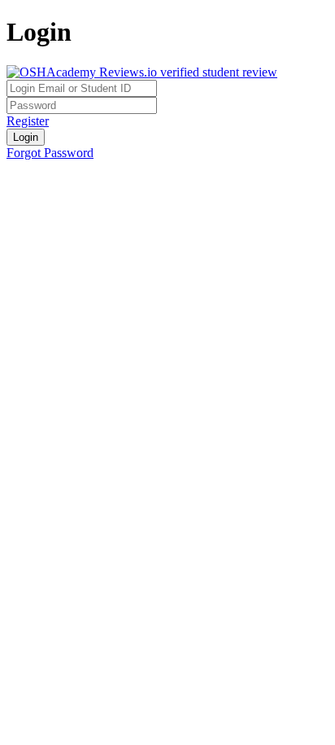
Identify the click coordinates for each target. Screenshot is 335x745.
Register (28, 121)
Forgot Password (50, 153)
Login (25, 137)
